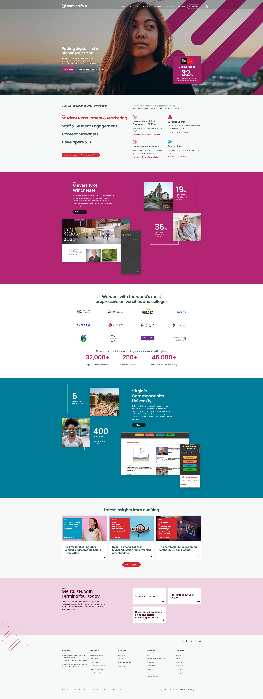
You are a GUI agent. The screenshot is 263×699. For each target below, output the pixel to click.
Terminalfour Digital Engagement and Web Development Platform (74, 656)
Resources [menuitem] (169, 6)
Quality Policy (179, 669)
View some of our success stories (91, 69)
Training (120, 659)
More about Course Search (177, 156)
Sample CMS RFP (152, 666)
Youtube (200, 641)
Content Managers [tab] (80, 134)
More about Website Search (178, 132)
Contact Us (178, 662)
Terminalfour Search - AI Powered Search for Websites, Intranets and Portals (75, 665)
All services (121, 655)
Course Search (94, 659)
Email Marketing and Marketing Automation (74, 661)
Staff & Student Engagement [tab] (89, 126)
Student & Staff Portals (96, 655)
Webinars (149, 669)
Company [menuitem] (180, 6)
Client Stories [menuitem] (157, 6)
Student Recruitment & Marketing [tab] (94, 118)
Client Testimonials (152, 676)
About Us (178, 655)
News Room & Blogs (96, 662)
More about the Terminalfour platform (146, 134)
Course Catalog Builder (96, 669)
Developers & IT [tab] (77, 142)
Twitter (196, 641)
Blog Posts (150, 673)
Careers (177, 659)
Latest (148, 655)
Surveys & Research (152, 662)
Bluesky (192, 641)
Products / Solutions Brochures (156, 659)
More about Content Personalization (146, 157)
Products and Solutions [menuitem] (130, 6)
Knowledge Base (180, 673)
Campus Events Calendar (97, 666)
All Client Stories (123, 667)
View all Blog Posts (131, 565)
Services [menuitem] (145, 6)
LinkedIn (187, 641)
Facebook (183, 641)
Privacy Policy (179, 666)
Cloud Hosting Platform (97, 673)
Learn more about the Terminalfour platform (81, 155)
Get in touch (193, 7)
